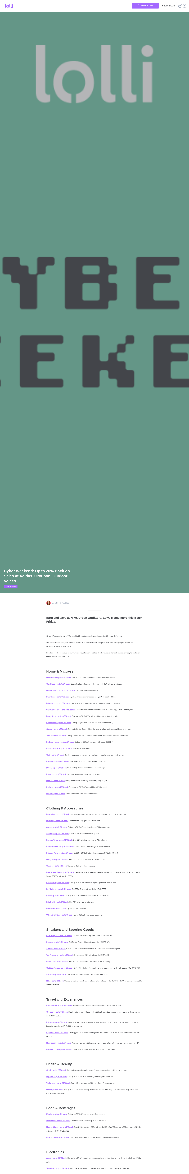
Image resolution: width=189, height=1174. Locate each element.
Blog (172, 6)
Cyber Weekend (10, 587)
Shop (165, 6)
